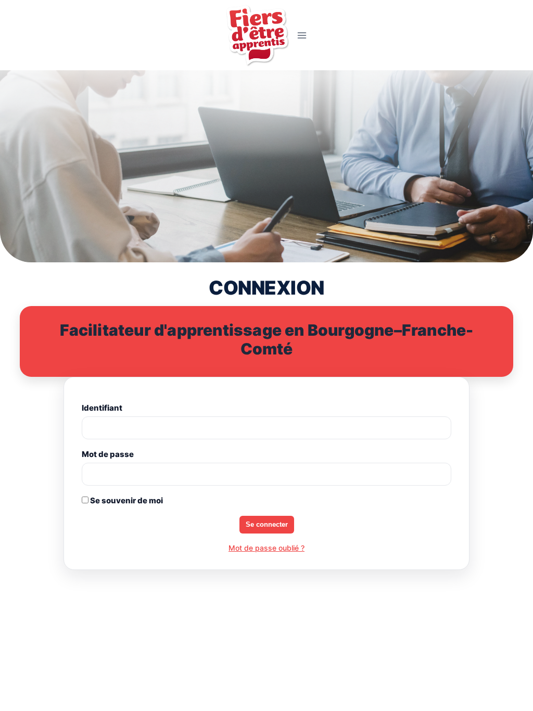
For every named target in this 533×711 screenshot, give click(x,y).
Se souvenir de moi (125, 500)
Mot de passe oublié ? (266, 547)
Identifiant (102, 408)
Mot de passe (108, 454)
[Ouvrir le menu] (302, 35)
